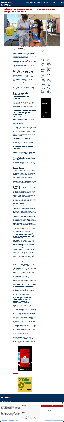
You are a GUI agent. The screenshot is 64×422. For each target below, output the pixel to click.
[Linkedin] (54, 2)
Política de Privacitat (11, 420)
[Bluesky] (61, 2)
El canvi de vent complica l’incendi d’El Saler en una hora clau (49, 72)
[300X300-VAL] (25, 384)
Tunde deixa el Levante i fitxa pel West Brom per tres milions (43, 90)
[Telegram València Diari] (25, 371)
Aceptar (52, 405)
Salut (14, 48)
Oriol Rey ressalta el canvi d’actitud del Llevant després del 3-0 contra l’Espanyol (49, 91)
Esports (42, 79)
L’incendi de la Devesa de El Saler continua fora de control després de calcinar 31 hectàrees (43, 63)
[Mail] (55, 2)
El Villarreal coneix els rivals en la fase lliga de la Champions (43, 82)
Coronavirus (15, 373)
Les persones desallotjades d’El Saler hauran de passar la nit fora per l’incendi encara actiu (49, 64)
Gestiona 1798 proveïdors (48, 420)
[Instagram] (53, 2)
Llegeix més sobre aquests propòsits (58, 420)
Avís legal (17, 420)
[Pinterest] (31, 374)
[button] (49, 2)
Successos (43, 59)
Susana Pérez (16, 49)
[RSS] (56, 2)
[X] (59, 2)
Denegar (51, 408)
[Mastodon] (62, 2)
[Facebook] (52, 2)
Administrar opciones (52, 410)
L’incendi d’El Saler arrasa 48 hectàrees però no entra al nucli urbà (49, 83)
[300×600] (46, 108)
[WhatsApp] (60, 2)
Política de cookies (4, 420)
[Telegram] (58, 2)
